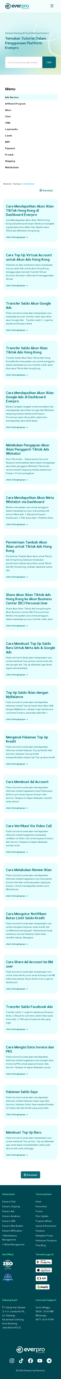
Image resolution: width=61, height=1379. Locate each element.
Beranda (7, 183)
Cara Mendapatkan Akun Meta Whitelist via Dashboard (30, 499)
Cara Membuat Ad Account (27, 781)
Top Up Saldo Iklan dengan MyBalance (27, 694)
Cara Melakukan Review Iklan (29, 869)
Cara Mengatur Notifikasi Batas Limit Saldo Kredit (26, 915)
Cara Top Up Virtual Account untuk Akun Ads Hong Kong (29, 257)
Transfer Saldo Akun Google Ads (28, 305)
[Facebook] (30, 1361)
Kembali (47, 190)
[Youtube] (40, 1361)
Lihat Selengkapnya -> (17, 237)
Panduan (17, 183)
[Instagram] (12, 1361)
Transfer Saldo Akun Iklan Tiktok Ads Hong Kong (27, 350)
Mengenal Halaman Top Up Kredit (27, 739)
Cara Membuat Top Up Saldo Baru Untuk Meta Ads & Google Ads (30, 647)
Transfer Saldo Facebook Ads (29, 1006)
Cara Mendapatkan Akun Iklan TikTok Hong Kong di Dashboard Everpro (30, 210)
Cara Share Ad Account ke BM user (29, 963)
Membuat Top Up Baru (23, 1132)
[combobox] (23, 62)
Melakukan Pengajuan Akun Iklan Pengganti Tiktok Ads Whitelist (27, 449)
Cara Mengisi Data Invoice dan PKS (30, 1049)
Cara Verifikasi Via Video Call (29, 825)
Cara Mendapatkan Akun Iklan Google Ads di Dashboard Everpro (30, 396)
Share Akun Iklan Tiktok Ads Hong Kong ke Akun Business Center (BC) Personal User (29, 598)
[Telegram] (49, 1361)
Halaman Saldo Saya (22, 1091)
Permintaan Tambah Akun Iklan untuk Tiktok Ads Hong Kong (29, 546)
